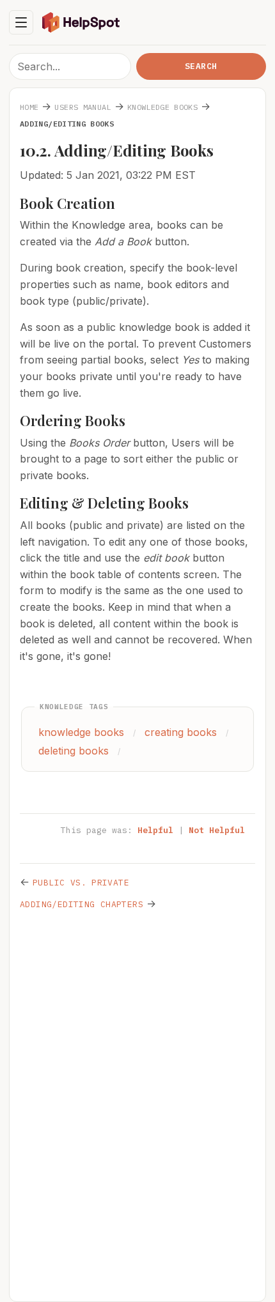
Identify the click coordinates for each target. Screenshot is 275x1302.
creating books (181, 732)
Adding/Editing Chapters (81, 904)
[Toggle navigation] (21, 22)
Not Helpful (217, 830)
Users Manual (82, 107)
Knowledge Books (162, 107)
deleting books (73, 750)
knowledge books (81, 732)
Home (29, 107)
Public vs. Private (81, 882)
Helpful (155, 830)
